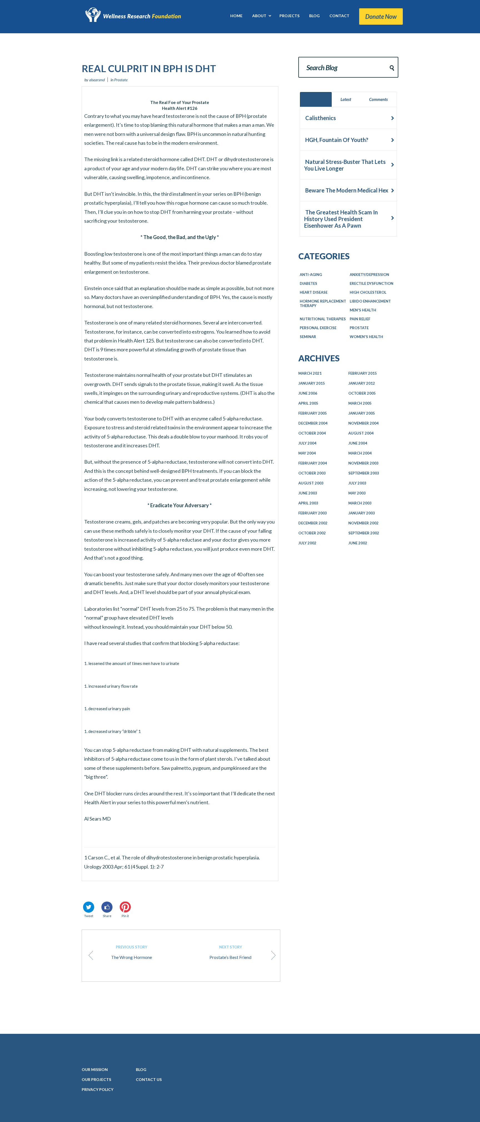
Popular (316, 99)
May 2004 (307, 453)
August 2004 (361, 433)
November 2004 (363, 423)
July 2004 (307, 443)
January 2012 (361, 383)
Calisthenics (320, 118)
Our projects (96, 1079)
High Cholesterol (368, 292)
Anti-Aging (311, 274)
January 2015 (311, 383)
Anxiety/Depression (369, 274)
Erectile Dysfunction (371, 283)
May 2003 (357, 493)
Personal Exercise (318, 328)
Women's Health (366, 336)
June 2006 (307, 393)
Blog (141, 1069)
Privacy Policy (97, 1089)
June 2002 (357, 543)
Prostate (121, 79)
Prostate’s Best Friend (230, 952)
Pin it (125, 916)
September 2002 (363, 533)
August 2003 (311, 483)
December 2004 (313, 423)
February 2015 (362, 373)
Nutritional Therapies (323, 319)
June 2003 (307, 493)
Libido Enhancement (370, 301)
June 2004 (357, 443)
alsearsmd (97, 79)
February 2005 (312, 413)
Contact (149, 1079)
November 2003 (363, 463)
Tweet (88, 916)
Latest (346, 99)
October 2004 (312, 433)
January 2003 (361, 513)
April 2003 (308, 503)
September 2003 (363, 473)
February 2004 (312, 463)
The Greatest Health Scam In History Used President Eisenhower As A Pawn (341, 219)
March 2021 (310, 373)
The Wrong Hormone (131, 952)
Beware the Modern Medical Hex (346, 190)
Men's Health (363, 310)
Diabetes (308, 283)
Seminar (308, 336)
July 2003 (357, 483)
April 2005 (308, 403)
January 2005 (361, 413)
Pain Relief (360, 319)
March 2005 (360, 403)
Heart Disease (314, 292)
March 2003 (360, 503)
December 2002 (313, 523)
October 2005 (362, 393)
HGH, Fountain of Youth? (336, 139)
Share (107, 916)
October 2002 (312, 533)
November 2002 (363, 523)
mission (95, 1069)
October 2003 (312, 473)
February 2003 (312, 513)
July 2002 (307, 543)
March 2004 (360, 453)
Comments (378, 99)
